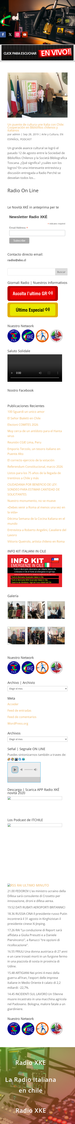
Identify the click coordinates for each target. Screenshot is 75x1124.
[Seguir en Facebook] (3, 34)
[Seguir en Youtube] (25, 34)
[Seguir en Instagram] (17, 34)
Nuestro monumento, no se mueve (31, 501)
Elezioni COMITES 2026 (22, 425)
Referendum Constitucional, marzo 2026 (35, 467)
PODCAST (26, 139)
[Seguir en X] (10, 34)
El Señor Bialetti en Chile (24, 418)
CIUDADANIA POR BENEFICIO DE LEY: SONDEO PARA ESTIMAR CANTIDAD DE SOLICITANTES (33, 489)
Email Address (18, 227)
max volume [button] (35, 769)
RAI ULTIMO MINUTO (33, 885)
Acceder (13, 704)
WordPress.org (17, 723)
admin (16, 134)
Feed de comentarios (21, 717)
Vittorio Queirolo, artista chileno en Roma (36, 541)
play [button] (15, 769)
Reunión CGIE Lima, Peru (24, 442)
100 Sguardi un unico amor (26, 412)
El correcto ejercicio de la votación (30, 460)
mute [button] (22, 769)
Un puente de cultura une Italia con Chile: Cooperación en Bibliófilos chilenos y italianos (35, 127)
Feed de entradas (19, 711)
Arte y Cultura (50, 134)
